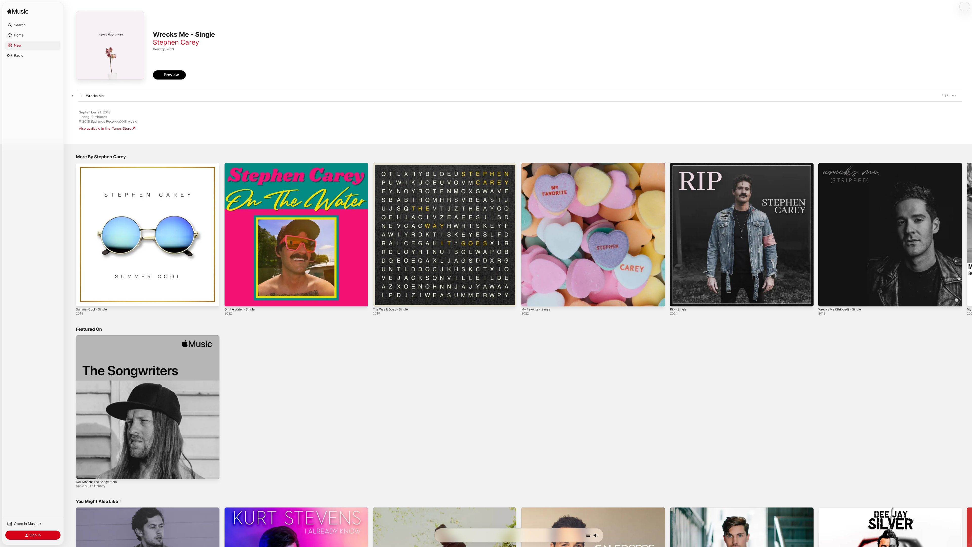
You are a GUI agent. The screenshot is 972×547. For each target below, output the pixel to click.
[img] (17, 11)
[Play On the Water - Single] (231, 300)
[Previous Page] (70, 234)
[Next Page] (966, 234)
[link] (99, 501)
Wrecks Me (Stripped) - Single (842, 165)
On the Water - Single (242, 165)
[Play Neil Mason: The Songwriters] (82, 472)
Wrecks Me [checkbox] (95, 96)
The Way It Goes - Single (392, 165)
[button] (33, 25)
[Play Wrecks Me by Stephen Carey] (81, 96)
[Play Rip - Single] (676, 300)
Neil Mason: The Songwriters (99, 337)
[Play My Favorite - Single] (528, 300)
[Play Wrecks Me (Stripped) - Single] (824, 300)
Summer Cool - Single (93, 165)
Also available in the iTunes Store (105, 128)
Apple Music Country (91, 485)
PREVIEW (942, 95)
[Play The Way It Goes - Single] (379, 300)
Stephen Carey (176, 42)
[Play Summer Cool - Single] (82, 300)
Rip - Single (679, 165)
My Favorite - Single (537, 165)
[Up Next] (588, 535)
